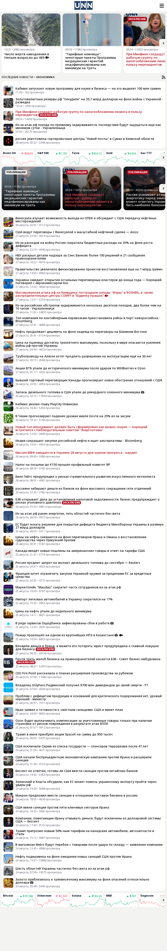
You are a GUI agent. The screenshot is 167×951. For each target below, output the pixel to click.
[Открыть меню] (161, 5)
